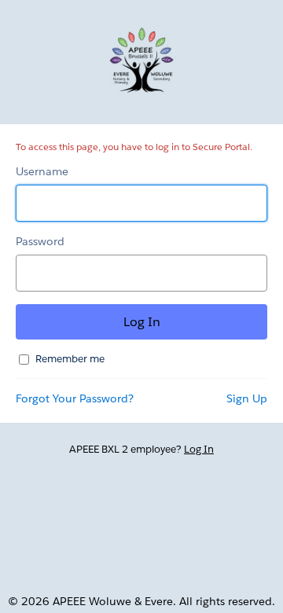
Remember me (70, 358)
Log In (199, 449)
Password (40, 241)
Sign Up (246, 398)
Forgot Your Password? (75, 398)
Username (42, 171)
